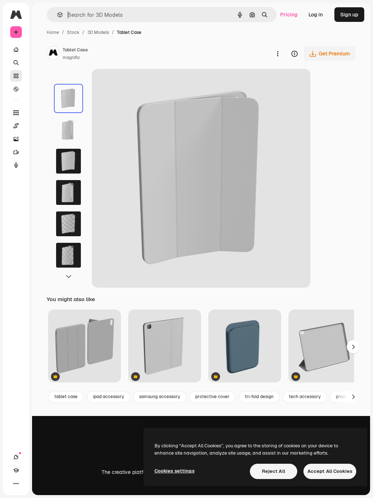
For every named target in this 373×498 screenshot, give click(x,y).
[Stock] (16, 76)
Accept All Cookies (329, 471)
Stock (73, 32)
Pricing (289, 14)
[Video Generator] (16, 152)
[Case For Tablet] (324, 347)
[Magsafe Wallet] (244, 347)
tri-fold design (259, 397)
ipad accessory (108, 397)
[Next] (353, 397)
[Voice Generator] (16, 165)
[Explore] (16, 89)
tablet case (66, 397)
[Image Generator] (16, 139)
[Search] (16, 63)
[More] (16, 483)
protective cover (212, 397)
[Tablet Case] (84, 347)
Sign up (349, 14)
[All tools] (16, 112)
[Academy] (16, 470)
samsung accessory (159, 397)
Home (53, 32)
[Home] (16, 49)
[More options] (277, 53)
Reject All (273, 471)
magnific (71, 58)
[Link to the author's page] (53, 54)
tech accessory (305, 397)
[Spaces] (16, 126)
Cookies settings (174, 471)
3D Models (98, 32)
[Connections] (16, 457)
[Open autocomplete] (57, 14)
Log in (316, 14)
